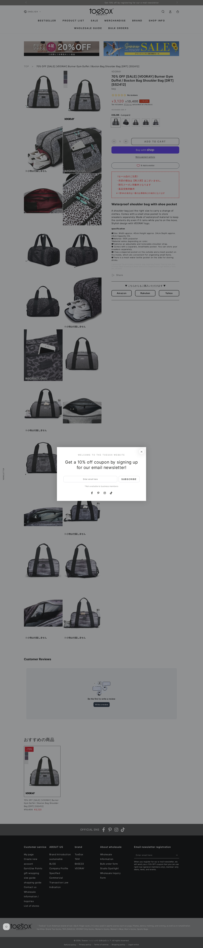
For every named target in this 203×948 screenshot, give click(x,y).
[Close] (142, 451)
